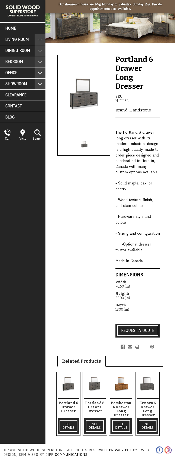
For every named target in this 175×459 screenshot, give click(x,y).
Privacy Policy (123, 450)
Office (11, 72)
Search (37, 138)
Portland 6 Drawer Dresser (68, 407)
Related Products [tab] (81, 361)
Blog (10, 117)
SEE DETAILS (68, 426)
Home (10, 28)
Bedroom (14, 61)
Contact (13, 106)
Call (7, 138)
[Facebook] (123, 347)
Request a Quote (137, 330)
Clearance (15, 95)
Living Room (17, 39)
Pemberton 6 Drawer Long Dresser (121, 409)
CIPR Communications (66, 454)
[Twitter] (144, 347)
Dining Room (17, 50)
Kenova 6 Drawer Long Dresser (147, 409)
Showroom (16, 84)
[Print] (137, 347)
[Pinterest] (152, 347)
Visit (22, 138)
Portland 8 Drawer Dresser (95, 407)
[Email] (130, 347)
